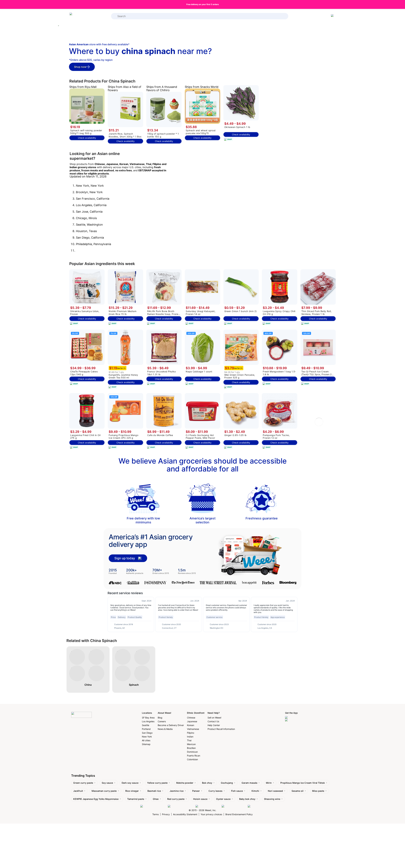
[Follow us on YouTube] (234, 806)
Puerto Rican (193, 755)
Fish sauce (237, 791)
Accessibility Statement (185, 814)
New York (147, 736)
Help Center (214, 725)
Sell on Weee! (214, 717)
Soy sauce (107, 782)
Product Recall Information (221, 729)
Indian (190, 736)
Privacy (166, 814)
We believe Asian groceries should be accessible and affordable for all (202, 465)
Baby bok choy (247, 799)
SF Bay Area (148, 717)
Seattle (145, 725)
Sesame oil (297, 791)
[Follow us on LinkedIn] (208, 806)
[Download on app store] (298, 717)
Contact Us (213, 721)
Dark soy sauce (130, 782)
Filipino (190, 732)
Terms (155, 814)
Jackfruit (78, 791)
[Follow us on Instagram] (181, 806)
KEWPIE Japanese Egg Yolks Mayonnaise (95, 799)
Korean (190, 725)
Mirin (269, 782)
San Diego (147, 732)
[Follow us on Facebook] (153, 806)
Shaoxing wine (272, 799)
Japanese (192, 721)
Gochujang (227, 782)
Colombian (192, 759)
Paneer (196, 791)
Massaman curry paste (104, 791)
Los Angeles (148, 721)
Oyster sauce (223, 799)
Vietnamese (193, 729)
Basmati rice (154, 791)
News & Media (165, 729)
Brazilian (191, 748)
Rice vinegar (132, 791)
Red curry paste (175, 799)
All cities (146, 740)
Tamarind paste (135, 799)
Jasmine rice (177, 791)
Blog (160, 717)
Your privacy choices (211, 814)
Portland (146, 729)
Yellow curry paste (157, 782)
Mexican (191, 744)
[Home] (82, 16)
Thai (189, 740)
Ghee (156, 799)
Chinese (191, 717)
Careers (162, 721)
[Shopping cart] (332, 16)
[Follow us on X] (256, 806)
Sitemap (146, 744)
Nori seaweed (275, 791)
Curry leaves (215, 791)
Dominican (192, 751)
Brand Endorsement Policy (239, 814)
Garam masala (249, 782)
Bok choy (207, 782)
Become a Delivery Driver (171, 725)
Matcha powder (184, 782)
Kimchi (255, 791)
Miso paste (318, 791)
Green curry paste (83, 782)
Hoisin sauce (200, 799)
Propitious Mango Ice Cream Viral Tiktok (302, 782)
